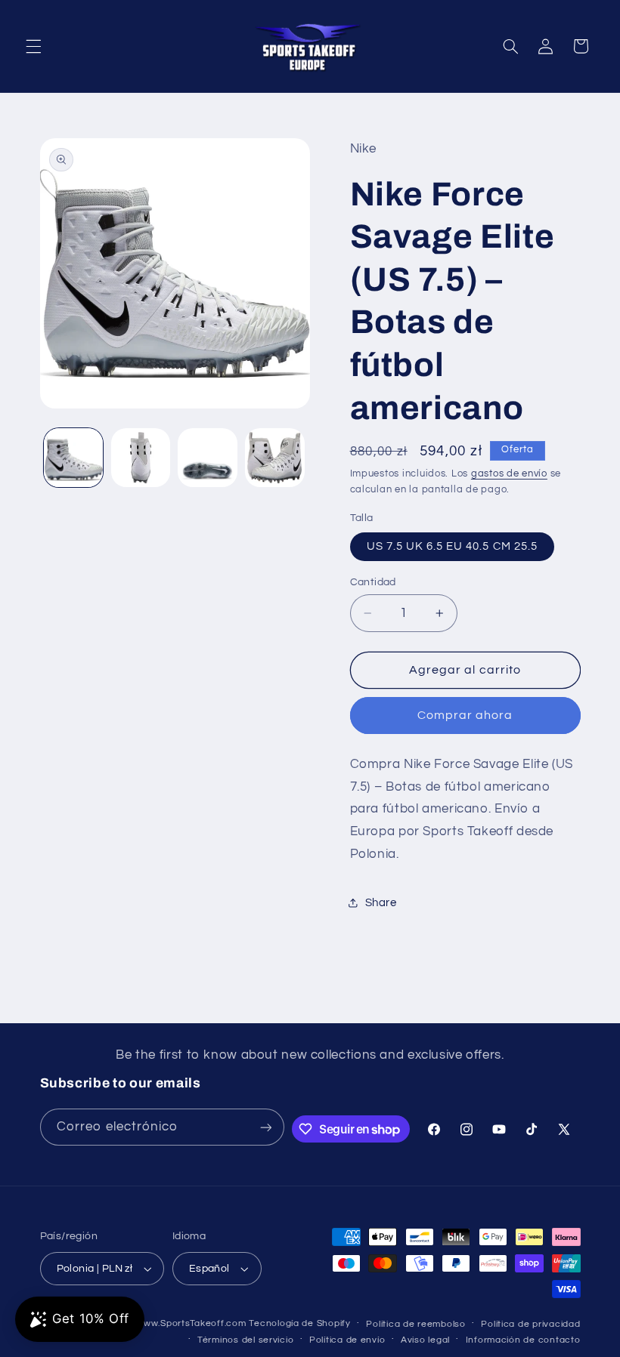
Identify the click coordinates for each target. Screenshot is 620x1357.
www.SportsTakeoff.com (191, 1323)
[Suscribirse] (265, 1127)
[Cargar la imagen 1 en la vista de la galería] (73, 457)
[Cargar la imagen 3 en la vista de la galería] (207, 457)
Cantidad (373, 582)
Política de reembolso (415, 1324)
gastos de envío (509, 474)
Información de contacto (523, 1340)
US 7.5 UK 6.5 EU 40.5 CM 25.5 (452, 546)
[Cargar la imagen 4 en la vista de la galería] (274, 457)
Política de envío (347, 1340)
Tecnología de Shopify (299, 1323)
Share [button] (381, 902)
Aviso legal (425, 1340)
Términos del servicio (245, 1340)
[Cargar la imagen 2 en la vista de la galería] (140, 457)
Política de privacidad (530, 1324)
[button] (33, 46)
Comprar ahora (465, 715)
